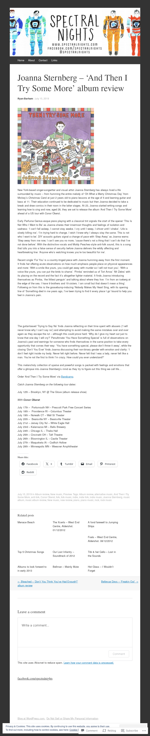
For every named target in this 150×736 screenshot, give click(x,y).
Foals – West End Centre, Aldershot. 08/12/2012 (102, 539)
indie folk (84, 497)
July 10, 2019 (42, 98)
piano (76, 500)
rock (97, 500)
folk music (66, 497)
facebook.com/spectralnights (35, 678)
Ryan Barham (25, 98)
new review (66, 500)
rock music (106, 500)
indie (75, 497)
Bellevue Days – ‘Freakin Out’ (119, 581)
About (31, 60)
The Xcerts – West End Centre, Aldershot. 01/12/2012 (66, 526)
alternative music (103, 494)
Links (54, 60)
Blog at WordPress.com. (31, 718)
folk (58, 497)
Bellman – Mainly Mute (66, 566)
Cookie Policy (77, 729)
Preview (67, 494)
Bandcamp (67, 376)
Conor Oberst (48, 497)
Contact (43, 60)
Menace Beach (26, 522)
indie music (96, 497)
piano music (87, 500)
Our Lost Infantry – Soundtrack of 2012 (64, 554)
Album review (42, 494)
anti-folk (35, 497)
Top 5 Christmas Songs (31, 552)
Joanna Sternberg (112, 497)
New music (56, 494)
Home (21, 60)
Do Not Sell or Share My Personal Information (72, 718)
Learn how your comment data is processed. (89, 662)
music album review (35, 500)
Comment (119, 653)
